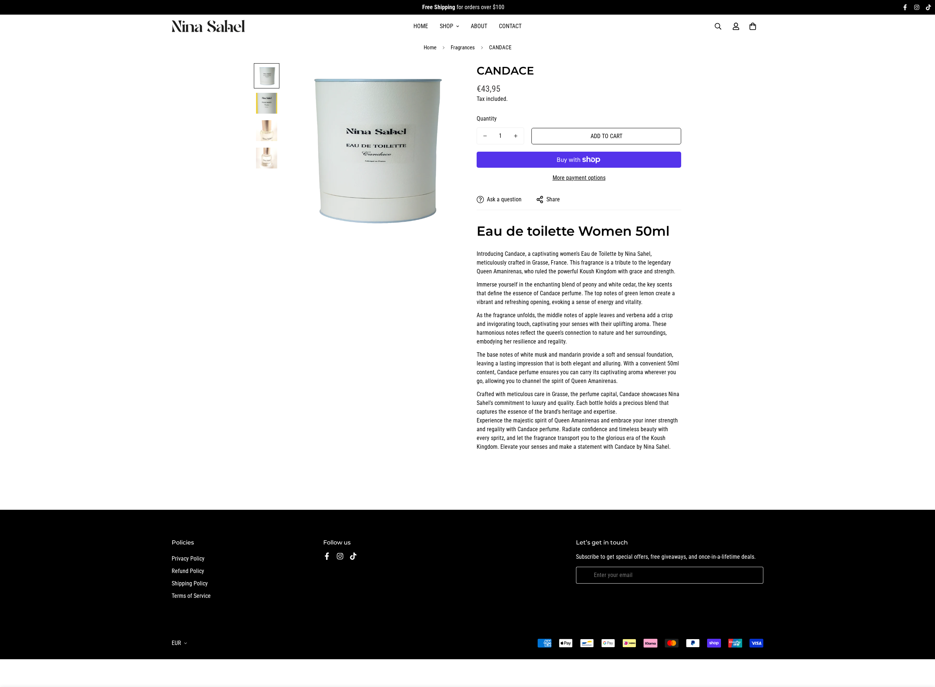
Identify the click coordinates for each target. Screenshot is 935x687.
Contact (510, 26)
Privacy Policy (188, 558)
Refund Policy (188, 571)
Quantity (487, 118)
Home (420, 26)
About (479, 26)
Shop (446, 26)
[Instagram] (917, 7)
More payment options (579, 177)
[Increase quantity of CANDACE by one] (516, 136)
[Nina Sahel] (208, 26)
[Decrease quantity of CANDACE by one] (485, 136)
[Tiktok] (928, 7)
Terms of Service (191, 595)
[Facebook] (905, 7)
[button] (752, 26)
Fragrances (463, 47)
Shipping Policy (190, 583)
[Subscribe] (755, 575)
